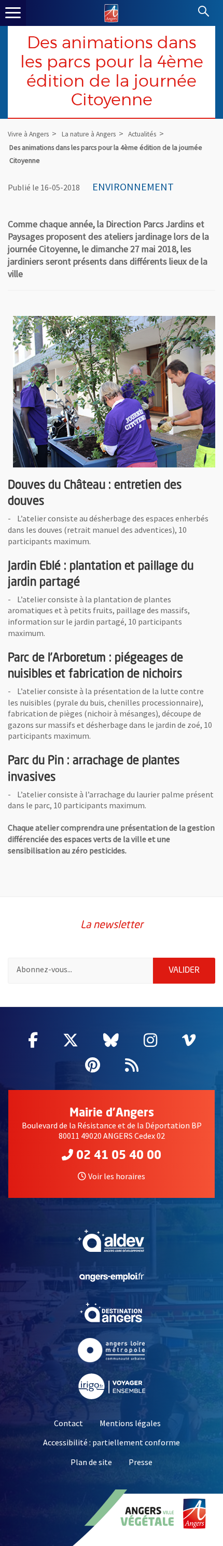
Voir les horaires (116, 1176)
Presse (140, 1462)
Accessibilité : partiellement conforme (111, 1442)
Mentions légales (130, 1423)
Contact (68, 1423)
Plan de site (91, 1462)
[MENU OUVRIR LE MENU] (13, 13)
